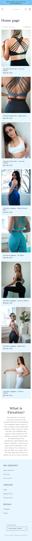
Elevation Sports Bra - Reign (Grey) (14, 116)
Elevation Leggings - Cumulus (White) (13, 392)
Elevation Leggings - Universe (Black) (15, 301)
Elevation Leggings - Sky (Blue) (13, 255)
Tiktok (5, 513)
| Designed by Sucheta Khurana (20, 535)
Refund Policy (8, 494)
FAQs (5, 490)
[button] (2, 9)
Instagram (6, 509)
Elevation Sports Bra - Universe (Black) (13, 69)
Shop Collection (8, 470)
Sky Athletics (11, 535)
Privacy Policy (8, 497)
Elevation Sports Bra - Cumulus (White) (13, 162)
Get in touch (7, 478)
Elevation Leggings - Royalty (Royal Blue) (15, 209)
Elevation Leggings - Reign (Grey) (14, 346)
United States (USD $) (15, 528)
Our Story (6, 474)
